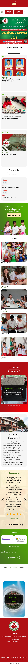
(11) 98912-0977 (17, 641)
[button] (25, 12)
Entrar (14, 4)
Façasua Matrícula (18, 12)
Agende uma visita (14, 215)
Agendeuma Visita (8, 12)
